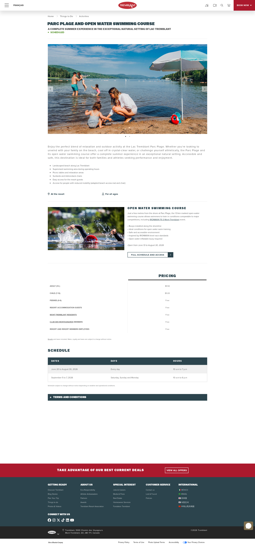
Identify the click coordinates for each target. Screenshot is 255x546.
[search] (222, 5)
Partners (83, 498)
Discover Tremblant (55, 490)
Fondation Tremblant (121, 506)
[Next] (204, 89)
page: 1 (126, 136)
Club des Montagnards (61, 322)
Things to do (53, 502)
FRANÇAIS (18, 5)
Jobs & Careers (119, 490)
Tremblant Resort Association (92, 506)
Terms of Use (138, 542)
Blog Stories (53, 494)
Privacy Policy (123, 542)
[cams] (215, 5)
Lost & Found (151, 494)
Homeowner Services (121, 502)
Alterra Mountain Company (55, 542)
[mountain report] (207, 5)
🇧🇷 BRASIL (182, 494)
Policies (149, 498)
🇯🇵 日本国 (182, 498)
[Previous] (50, 89)
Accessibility (174, 542)
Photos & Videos (54, 506)
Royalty (50, 339)
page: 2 (130, 136)
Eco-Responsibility (87, 490)
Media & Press (119, 494)
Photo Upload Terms (156, 542)
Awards (83, 502)
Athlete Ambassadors (88, 494)
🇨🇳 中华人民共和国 (186, 506)
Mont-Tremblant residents (63, 314)
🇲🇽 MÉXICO (183, 490)
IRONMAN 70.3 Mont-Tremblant (164, 219)
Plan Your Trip (53, 498)
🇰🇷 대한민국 (183, 502)
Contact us (150, 490)
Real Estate (117, 498)
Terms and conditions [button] (69, 397)
